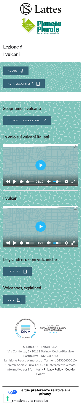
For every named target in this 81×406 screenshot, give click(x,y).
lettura (14, 271)
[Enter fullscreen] (73, 181)
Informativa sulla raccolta (26, 400)
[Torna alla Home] (40, 8)
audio (12, 70)
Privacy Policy (53, 369)
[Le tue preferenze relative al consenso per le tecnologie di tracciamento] (7, 398)
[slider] (30, 182)
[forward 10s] (21, 181)
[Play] (14, 181)
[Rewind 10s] (7, 181)
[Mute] (48, 181)
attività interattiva (24, 120)
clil (11, 299)
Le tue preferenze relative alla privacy (44, 392)
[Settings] (66, 181)
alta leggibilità (21, 83)
